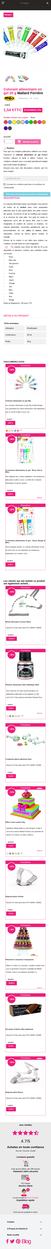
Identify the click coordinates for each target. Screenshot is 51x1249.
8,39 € (10, 494)
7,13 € (11, 846)
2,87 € (10, 423)
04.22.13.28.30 (32, 1198)
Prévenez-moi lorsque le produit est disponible (27, 194)
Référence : (24, 98)
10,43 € (11, 639)
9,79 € (11, 1046)
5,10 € (11, 776)
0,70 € (11, 913)
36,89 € (11, 983)
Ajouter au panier (27, 142)
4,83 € (11, 708)
